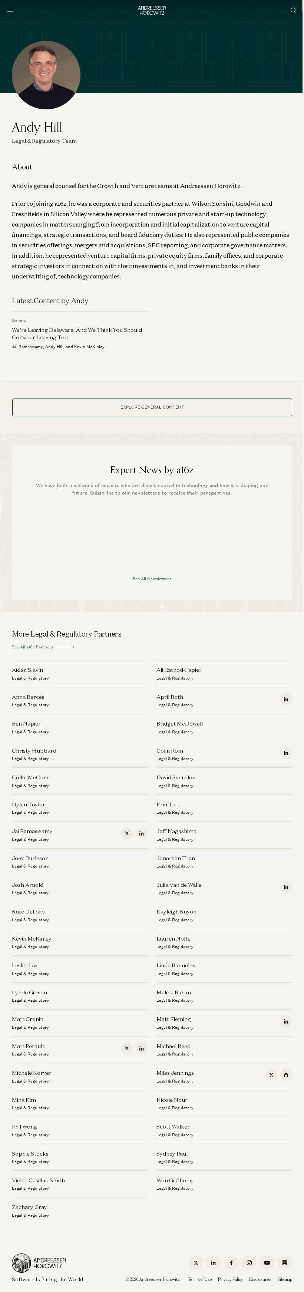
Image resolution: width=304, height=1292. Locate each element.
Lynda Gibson (29, 992)
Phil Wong (24, 1126)
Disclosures (260, 1279)
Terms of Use (200, 1279)
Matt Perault (28, 1046)
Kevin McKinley (32, 938)
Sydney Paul (172, 1153)
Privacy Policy (230, 1279)
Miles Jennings (175, 1072)
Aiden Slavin (27, 669)
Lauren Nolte (173, 938)
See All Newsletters (152, 578)
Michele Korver (32, 1072)
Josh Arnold (27, 884)
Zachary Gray (29, 1206)
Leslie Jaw (24, 965)
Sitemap (284, 1279)
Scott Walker (173, 1126)
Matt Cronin (27, 1018)
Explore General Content (152, 407)
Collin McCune (31, 777)
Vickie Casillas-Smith (38, 1180)
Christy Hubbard (34, 750)
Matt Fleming (173, 1018)
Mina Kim (24, 1099)
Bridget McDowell (179, 723)
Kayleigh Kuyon (176, 911)
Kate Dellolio (28, 911)
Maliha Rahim (173, 992)
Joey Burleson (30, 858)
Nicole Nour (172, 1099)
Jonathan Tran (175, 858)
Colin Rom (169, 750)
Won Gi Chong (174, 1180)
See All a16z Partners (32, 647)
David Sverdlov (175, 777)
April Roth (169, 696)
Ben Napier (26, 723)
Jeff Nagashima (176, 831)
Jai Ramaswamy (32, 831)
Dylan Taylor (28, 804)
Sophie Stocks (30, 1153)
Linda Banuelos (175, 965)
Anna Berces (28, 696)
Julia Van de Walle (179, 884)
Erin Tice (167, 804)
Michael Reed (173, 1046)
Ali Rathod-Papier (179, 669)
